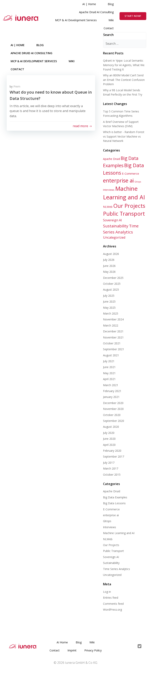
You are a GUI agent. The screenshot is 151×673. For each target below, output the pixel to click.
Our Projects (129, 205)
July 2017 (108, 462)
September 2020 (113, 421)
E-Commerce (130, 173)
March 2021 (110, 385)
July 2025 (108, 295)
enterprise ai (118, 180)
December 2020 (113, 403)
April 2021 (109, 379)
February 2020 (112, 450)
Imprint (71, 650)
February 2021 (112, 391)
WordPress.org (112, 609)
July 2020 (108, 433)
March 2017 (110, 468)
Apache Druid (111, 159)
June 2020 (109, 438)
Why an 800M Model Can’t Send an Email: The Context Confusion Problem (124, 79)
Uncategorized (114, 237)
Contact (109, 28)
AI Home (62, 642)
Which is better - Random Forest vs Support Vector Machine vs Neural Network (123, 136)
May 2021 (109, 373)
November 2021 (113, 337)
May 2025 (109, 307)
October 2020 (112, 415)
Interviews (108, 189)
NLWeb (107, 207)
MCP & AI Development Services (76, 20)
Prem (16, 86)
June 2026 (109, 266)
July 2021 (108, 361)
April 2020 (109, 445)
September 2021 (113, 349)
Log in (107, 592)
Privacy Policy (93, 650)
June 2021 (109, 367)
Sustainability (115, 226)
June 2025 (109, 301)
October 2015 (112, 474)
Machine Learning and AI (118, 533)
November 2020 (113, 409)
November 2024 (113, 319)
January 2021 (111, 397)
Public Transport (124, 213)
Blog (111, 4)
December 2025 (113, 278)
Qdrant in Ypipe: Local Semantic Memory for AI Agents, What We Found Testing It (124, 65)
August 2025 (111, 289)
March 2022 (110, 325)
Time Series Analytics (116, 569)
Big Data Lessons (114, 503)
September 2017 (113, 456)
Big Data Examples (115, 497)
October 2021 (112, 343)
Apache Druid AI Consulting (96, 12)
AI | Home (89, 4)
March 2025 (110, 313)
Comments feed (113, 604)
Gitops (137, 181)
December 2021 (113, 331)
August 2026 (111, 254)
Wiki (111, 20)
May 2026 (109, 272)
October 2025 (112, 283)
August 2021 (111, 355)
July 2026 (108, 260)
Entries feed (110, 597)
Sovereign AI (112, 220)
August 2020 (111, 427)
